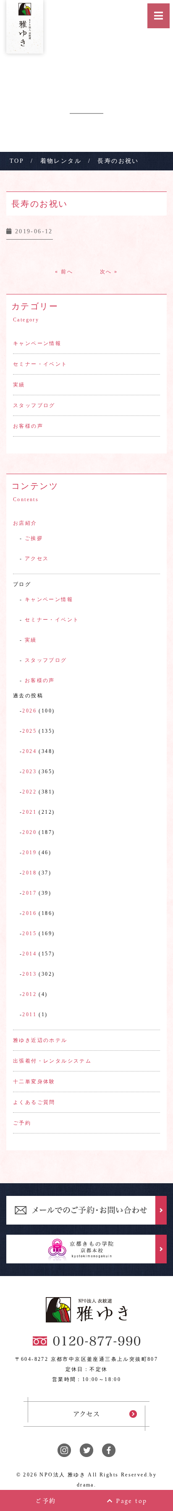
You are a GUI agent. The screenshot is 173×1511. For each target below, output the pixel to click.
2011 (29, 1014)
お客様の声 (28, 426)
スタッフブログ (34, 405)
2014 (29, 954)
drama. (86, 1485)
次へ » (109, 272)
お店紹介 (25, 523)
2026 (29, 711)
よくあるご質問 (34, 1102)
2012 (29, 994)
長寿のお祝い (39, 203)
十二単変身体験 (34, 1082)
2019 (29, 852)
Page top (130, 1500)
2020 (29, 832)
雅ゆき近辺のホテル (40, 1040)
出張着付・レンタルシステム (52, 1061)
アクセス (37, 558)
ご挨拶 (34, 538)
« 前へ (64, 272)
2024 (29, 751)
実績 (19, 385)
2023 (29, 771)
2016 (29, 913)
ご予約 (22, 1123)
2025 (29, 731)
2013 (29, 974)
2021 (29, 812)
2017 (29, 893)
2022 (29, 792)
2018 (29, 873)
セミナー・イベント (40, 364)
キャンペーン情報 (37, 343)
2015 (29, 933)
